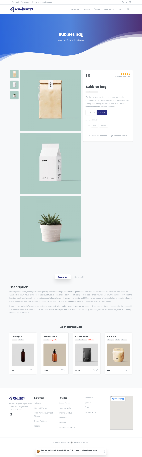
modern (103, 125)
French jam (17, 336)
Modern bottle (50, 336)
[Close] (104, 451)
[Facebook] (122, 2)
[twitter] (126, 2)
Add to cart (101, 112)
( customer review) (122, 77)
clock (94, 125)
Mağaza (61, 40)
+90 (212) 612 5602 (22, 2)
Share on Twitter (120, 136)
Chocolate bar (82, 336)
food (69, 40)
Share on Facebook (99, 136)
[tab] (63, 276)
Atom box (111, 336)
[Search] (128, 9)
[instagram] (130, 2)
